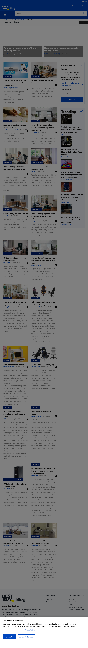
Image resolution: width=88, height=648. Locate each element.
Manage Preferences (26, 637)
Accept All (9, 637)
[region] (44, 632)
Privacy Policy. (30, 630)
